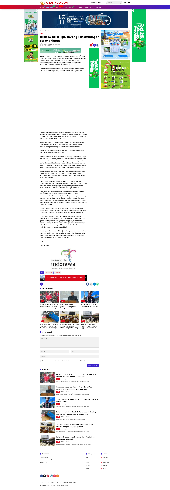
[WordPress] (51, 476)
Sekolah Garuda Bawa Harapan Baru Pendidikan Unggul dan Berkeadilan (89, 326)
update (58, 272)
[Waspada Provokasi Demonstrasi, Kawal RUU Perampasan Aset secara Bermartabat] (69, 297)
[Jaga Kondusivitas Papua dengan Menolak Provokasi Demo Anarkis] (90, 297)
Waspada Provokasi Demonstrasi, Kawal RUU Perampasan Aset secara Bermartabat (68, 306)
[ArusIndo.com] (63, 2)
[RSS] (57, 476)
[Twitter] (91, 284)
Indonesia (106, 463)
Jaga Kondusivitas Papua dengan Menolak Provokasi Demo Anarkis (89, 306)
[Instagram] (54, 476)
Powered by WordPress (47, 485)
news (104, 460)
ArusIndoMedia (48, 44)
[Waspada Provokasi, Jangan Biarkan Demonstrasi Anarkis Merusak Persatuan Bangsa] (49, 297)
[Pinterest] (47, 476)
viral (104, 468)
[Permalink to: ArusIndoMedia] (42, 45)
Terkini (88, 463)
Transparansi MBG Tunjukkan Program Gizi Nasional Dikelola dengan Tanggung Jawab (69, 326)
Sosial (87, 468)
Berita (87, 457)
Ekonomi (88, 465)
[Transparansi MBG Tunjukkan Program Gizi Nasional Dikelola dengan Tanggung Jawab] (69, 317)
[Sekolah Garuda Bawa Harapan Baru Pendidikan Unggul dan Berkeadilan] (90, 317)
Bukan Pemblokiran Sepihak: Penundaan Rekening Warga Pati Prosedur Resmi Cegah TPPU (49, 326)
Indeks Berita (44, 457)
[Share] (97, 45)
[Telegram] (94, 284)
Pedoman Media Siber (46, 460)
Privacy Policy (44, 463)
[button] (120, 2)
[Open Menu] (129, 3)
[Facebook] (87, 284)
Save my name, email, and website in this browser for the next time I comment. (67, 361)
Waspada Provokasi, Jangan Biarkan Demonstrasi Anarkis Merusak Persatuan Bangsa (49, 306)
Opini (41, 33)
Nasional (49, 272)
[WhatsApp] (97, 284)
